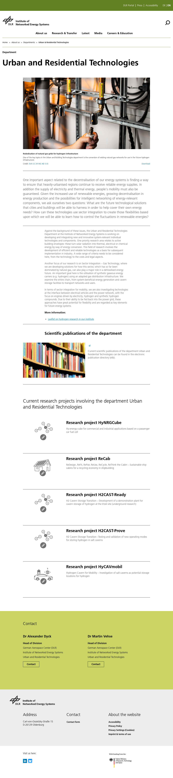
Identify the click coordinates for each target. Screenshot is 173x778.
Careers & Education (120, 33)
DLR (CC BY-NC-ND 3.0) (38, 164)
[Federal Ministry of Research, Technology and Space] (124, 770)
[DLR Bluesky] (30, 762)
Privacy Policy (115, 726)
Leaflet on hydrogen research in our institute (71, 319)
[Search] (168, 22)
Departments (29, 42)
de (164, 5)
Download (146, 164)
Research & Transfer (64, 33)
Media (98, 33)
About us (41, 33)
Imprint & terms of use (120, 734)
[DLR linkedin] (25, 762)
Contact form (73, 721)
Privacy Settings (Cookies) (121, 730)
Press (139, 5)
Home (5, 42)
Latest (85, 33)
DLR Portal (128, 5)
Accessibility (152, 5)
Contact (31, 664)
